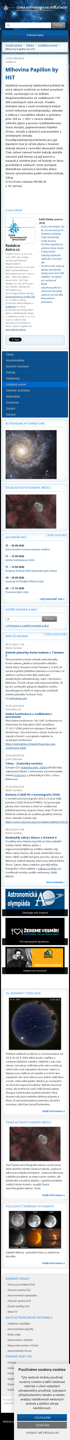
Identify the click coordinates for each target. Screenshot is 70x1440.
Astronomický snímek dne (25, 423)
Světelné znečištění (18, 390)
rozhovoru (20, 775)
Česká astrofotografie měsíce (28, 487)
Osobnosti (12, 402)
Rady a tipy (14, 1334)
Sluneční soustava (17, 366)
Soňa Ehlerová (13, 709)
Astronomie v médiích (20, 1340)
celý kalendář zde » (52, 599)
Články (30, 45)
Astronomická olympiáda (22, 1295)
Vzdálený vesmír (48, 45)
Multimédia (13, 396)
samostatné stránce (15, 329)
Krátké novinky (17, 636)
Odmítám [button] (42, 1425)
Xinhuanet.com (18, 698)
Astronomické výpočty (20, 1329)
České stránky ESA (19, 1306)
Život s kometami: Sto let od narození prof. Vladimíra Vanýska (53, 230)
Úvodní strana (13, 45)
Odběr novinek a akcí (21, 609)
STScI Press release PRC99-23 (25, 181)
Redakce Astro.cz (12, 247)
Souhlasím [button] (42, 1417)
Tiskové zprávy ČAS (19, 1290)
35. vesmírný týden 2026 (23, 993)
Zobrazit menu (35, 35)
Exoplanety (13, 378)
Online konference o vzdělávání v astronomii (28, 715)
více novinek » (55, 882)
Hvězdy (10, 372)
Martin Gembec (13, 648)
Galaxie (12, 1368)
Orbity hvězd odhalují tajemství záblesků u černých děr (51, 257)
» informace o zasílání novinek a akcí (27, 625)
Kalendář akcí (16, 537)
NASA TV (13, 1311)
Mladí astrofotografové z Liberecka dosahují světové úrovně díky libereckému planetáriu (52, 292)
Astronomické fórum (20, 1351)
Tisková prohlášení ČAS (21, 1284)
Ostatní (10, 408)
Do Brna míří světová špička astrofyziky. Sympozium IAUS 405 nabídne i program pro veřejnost (52, 273)
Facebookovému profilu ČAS (20, 296)
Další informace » (53, 1111)
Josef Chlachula (13, 759)
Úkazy (10, 354)
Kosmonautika (15, 360)
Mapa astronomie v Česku (23, 1345)
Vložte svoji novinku (55, 634)
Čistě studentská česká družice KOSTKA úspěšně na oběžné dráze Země (52, 243)
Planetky (13, 1373)
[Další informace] (35, 1024)
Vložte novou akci (56, 535)
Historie (11, 414)
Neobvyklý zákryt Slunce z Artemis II (31, 837)
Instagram (10, 306)
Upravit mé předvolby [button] (42, 1433)
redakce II (10, 62)
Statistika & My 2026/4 (34, 767)
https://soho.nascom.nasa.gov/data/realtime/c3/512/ (36, 822)
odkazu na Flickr (47, 868)
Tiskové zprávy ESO (19, 1301)
